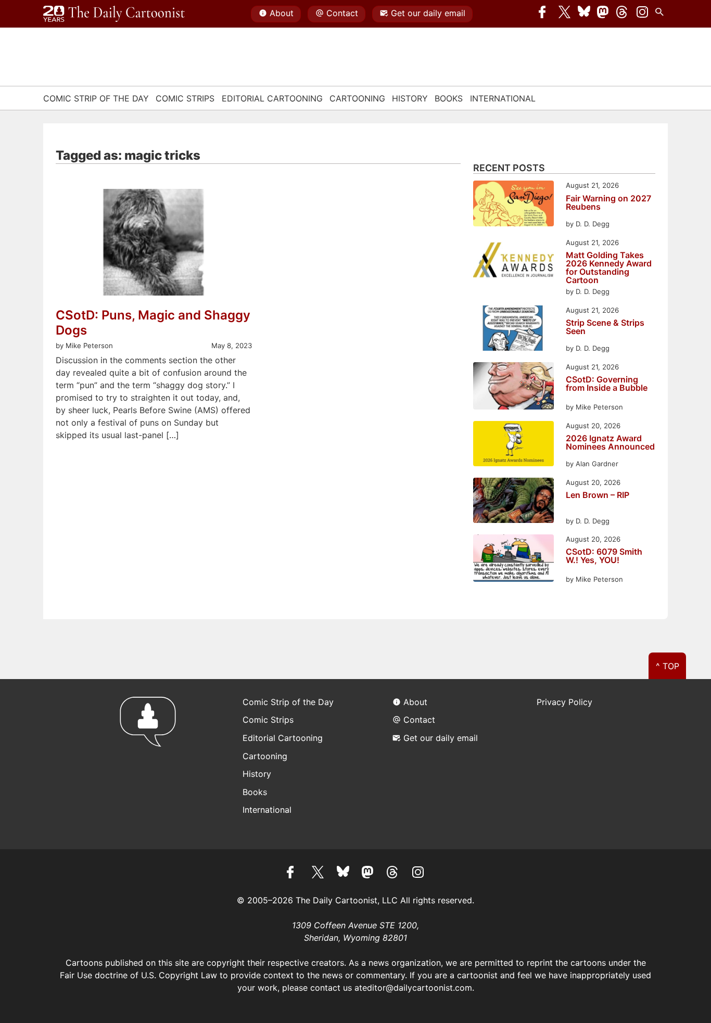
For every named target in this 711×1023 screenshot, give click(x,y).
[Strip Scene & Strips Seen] (513, 329)
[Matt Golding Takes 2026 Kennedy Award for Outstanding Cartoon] (513, 262)
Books (449, 98)
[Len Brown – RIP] (513, 502)
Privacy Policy (564, 702)
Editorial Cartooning (272, 98)
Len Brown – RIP (597, 495)
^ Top (667, 666)
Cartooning (357, 98)
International (503, 98)
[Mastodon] (603, 14)
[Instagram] (642, 14)
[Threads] (622, 14)
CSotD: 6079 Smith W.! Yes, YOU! (604, 556)
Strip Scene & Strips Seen (605, 327)
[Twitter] (564, 14)
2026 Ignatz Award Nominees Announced (610, 443)
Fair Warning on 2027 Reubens (608, 203)
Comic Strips (185, 98)
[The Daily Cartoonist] (114, 14)
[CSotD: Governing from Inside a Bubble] (513, 387)
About (282, 13)
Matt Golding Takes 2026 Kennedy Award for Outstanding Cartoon (609, 267)
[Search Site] (661, 14)
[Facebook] (545, 14)
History (410, 98)
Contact (342, 13)
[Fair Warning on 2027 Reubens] (513, 205)
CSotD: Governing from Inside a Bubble (606, 384)
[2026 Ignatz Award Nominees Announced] (513, 445)
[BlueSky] (584, 14)
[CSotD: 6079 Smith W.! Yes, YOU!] (513, 559)
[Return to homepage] (151, 764)
